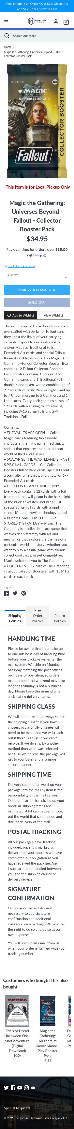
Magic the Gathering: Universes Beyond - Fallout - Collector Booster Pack (34, 54)
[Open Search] (6, 36)
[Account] (56, 20)
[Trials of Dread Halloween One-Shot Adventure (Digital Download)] (17, 1011)
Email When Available (37, 290)
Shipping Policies (15, 618)
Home (7, 47)
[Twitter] (6, 1087)
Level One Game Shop (21, 266)
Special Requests (17, 1108)
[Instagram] (26, 1087)
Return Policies (60, 618)
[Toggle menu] (6, 22)
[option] (37, 121)
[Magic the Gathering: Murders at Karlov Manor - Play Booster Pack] (47, 1011)
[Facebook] (13, 1087)
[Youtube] (19, 1087)
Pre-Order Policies (38, 615)
